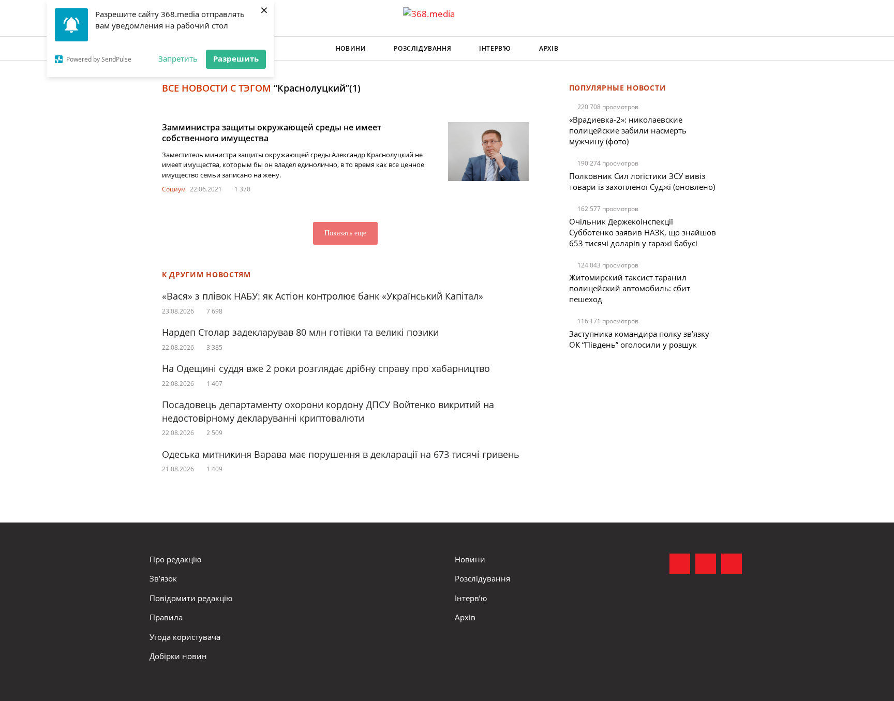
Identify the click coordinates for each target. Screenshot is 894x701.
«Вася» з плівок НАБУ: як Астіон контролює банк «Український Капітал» (322, 296)
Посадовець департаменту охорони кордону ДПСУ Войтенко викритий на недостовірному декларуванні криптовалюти (328, 411)
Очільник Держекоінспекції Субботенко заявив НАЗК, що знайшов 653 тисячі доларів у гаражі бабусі (642, 232)
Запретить (178, 58)
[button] (734, 48)
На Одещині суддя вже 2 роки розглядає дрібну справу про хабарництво (326, 368)
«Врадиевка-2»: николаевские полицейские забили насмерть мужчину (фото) (628, 130)
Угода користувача (185, 637)
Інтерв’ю (495, 48)
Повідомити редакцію (191, 598)
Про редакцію (175, 559)
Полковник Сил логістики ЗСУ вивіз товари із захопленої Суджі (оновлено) (642, 181)
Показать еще (345, 233)
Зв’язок (163, 578)
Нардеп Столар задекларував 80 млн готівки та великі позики (300, 332)
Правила (166, 617)
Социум (174, 189)
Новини (351, 48)
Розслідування (422, 48)
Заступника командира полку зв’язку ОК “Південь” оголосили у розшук (639, 339)
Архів (548, 48)
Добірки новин (178, 656)
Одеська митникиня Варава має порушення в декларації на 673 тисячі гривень (340, 454)
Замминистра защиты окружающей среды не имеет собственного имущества (271, 133)
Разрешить (236, 58)
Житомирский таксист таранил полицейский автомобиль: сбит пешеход (629, 288)
